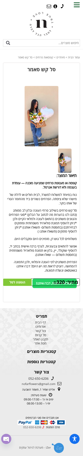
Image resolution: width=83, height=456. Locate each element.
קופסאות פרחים (44, 57)
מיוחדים (60, 57)
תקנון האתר (40, 339)
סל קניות (40, 335)
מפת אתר (40, 343)
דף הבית (40, 322)
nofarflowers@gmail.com (38, 384)
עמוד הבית (74, 57)
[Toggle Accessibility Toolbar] (74, 438)
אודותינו (40, 327)
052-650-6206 (38, 378)
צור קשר (40, 331)
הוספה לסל (17, 282)
